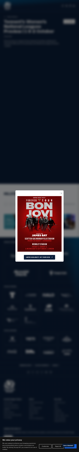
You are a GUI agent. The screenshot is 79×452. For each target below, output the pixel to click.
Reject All (58, 446)
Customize (45, 446)
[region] (39, 444)
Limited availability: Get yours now (38, 257)
